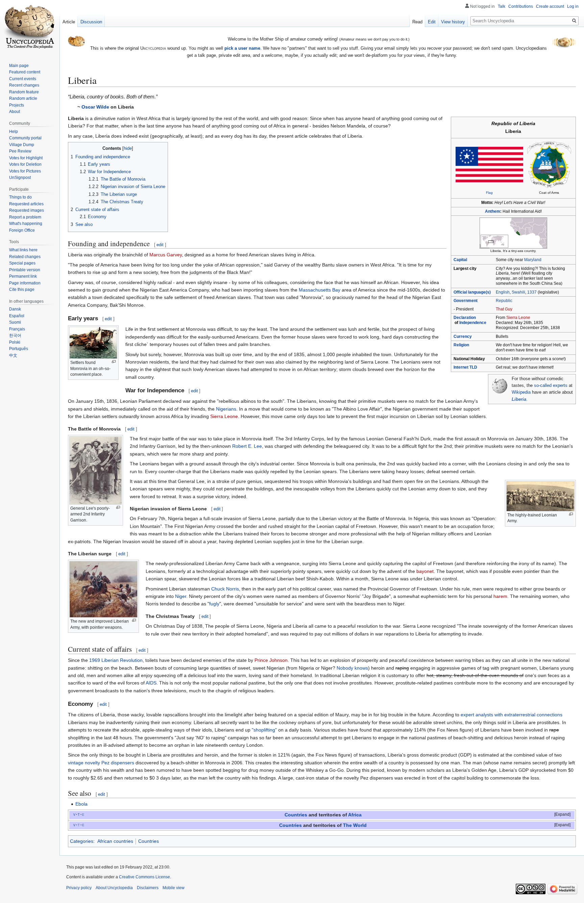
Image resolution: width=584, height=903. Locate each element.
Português (18, 348)
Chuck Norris (225, 589)
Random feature (24, 92)
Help (13, 131)
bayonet (425, 571)
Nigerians (226, 409)
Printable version (24, 270)
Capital (460, 259)
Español (16, 316)
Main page (19, 65)
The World (355, 825)
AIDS (151, 683)
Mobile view (174, 887)
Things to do (20, 197)
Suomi (15, 322)
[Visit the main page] (30, 27)
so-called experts (550, 385)
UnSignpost (20, 177)
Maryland (532, 259)
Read (417, 21)
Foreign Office (22, 230)
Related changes (25, 256)
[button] (557, 814)
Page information (25, 283)
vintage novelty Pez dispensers (101, 762)
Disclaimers (148, 887)
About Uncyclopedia (114, 887)
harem (500, 596)
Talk (501, 6)
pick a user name (242, 48)
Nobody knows (352, 668)
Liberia (519, 399)
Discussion (91, 21)
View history (453, 21)
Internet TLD (465, 367)
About (14, 111)
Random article (23, 98)
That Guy (504, 309)
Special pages (22, 263)
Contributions (520, 6)
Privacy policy (79, 887)
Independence (472, 322)
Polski (14, 342)
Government (466, 300)
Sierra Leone (518, 317)
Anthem (492, 211)
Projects (16, 105)
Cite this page (21, 289)
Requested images (26, 210)
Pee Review (20, 151)
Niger (180, 596)
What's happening (25, 223)
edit (160, 244)
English (503, 292)
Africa (355, 814)
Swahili (518, 292)
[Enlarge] (113, 362)
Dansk (15, 309)
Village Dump (21, 144)
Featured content (24, 72)
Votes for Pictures (25, 171)
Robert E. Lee (247, 446)
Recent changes (24, 85)
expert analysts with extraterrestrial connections (511, 714)
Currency (463, 336)
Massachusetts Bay (319, 290)
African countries (115, 841)
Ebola (81, 804)
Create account (550, 6)
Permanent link (23, 276)
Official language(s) (472, 292)
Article (69, 21)
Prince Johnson (271, 660)
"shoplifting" (264, 730)
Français (17, 329)
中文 (13, 355)
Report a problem (25, 217)
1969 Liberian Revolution (116, 660)
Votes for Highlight (26, 158)
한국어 (15, 335)
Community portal (25, 138)
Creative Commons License (144, 877)
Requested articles (26, 204)
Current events (22, 78)
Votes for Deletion (25, 164)
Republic (504, 300)
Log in (573, 6)
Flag (489, 192)
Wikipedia (521, 392)
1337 (532, 292)
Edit (432, 21)
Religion (461, 345)
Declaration (465, 317)
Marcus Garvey (165, 254)
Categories (81, 841)
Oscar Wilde (95, 107)
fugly (214, 603)
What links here (23, 250)
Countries (296, 814)
